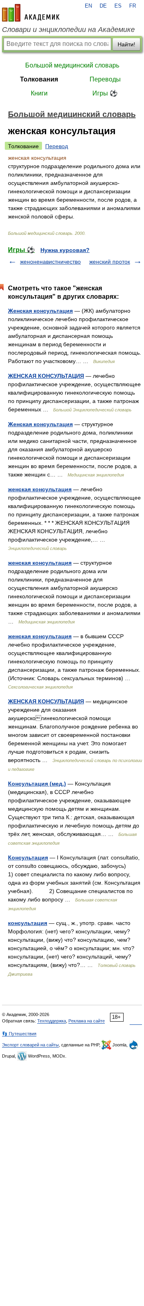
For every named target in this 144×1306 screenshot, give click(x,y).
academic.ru (31, 13)
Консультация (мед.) (37, 783)
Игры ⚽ (105, 93)
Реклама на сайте (86, 1020)
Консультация (28, 857)
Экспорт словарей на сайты (30, 1044)
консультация (27, 923)
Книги (39, 93)
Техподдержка (51, 1020)
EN (88, 6)
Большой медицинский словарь (72, 65)
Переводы (105, 79)
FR (132, 6)
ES (118, 6)
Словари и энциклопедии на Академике (68, 30)
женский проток (109, 261)
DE (103, 6)
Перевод (56, 146)
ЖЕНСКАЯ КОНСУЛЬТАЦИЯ (46, 376)
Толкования (39, 79)
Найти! (126, 44)
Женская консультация (40, 311)
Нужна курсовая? (65, 250)
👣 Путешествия (19, 1033)
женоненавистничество (50, 261)
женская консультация (40, 489)
